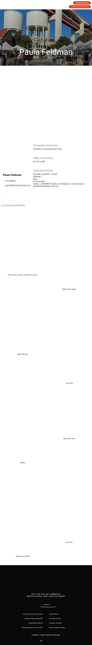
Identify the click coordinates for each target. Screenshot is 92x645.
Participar (53, 614)
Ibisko (22, 462)
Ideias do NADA (23, 556)
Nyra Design (23, 354)
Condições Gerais (35, 623)
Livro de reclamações (33, 618)
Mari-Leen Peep (69, 289)
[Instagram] (46, 600)
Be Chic (69, 542)
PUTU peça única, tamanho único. (22, 275)
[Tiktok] (50, 600)
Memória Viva (69, 438)
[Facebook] (42, 600)
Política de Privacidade (33, 614)
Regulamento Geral (57, 627)
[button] (2, 99)
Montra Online (55, 623)
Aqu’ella (69, 383)
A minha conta (55, 618)
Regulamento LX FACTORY (32, 627)
